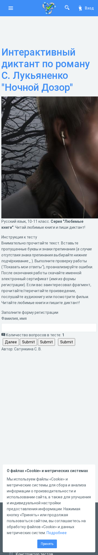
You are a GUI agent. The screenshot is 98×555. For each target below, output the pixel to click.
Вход (89, 8)
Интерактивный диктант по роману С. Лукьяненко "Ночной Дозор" (45, 70)
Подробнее (57, 533)
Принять (47, 544)
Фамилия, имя (14, 318)
